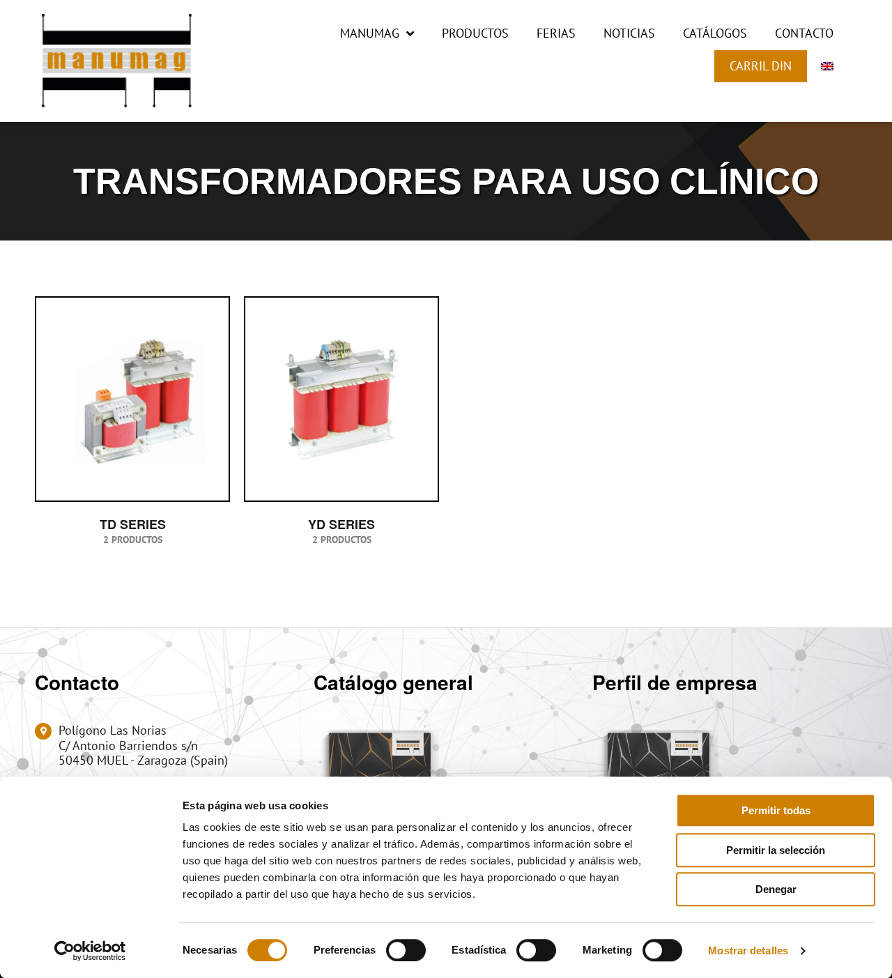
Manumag (369, 33)
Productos (475, 33)
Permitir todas (775, 810)
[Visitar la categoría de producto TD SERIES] (132, 399)
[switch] (406, 950)
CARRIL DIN (761, 66)
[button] (835, 93)
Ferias (556, 33)
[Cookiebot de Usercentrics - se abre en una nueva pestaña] (90, 950)
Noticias (629, 33)
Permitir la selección (775, 850)
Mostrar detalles (748, 950)
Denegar (776, 889)
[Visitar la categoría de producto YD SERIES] (341, 399)
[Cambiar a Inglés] (827, 66)
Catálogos (715, 33)
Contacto (804, 33)
